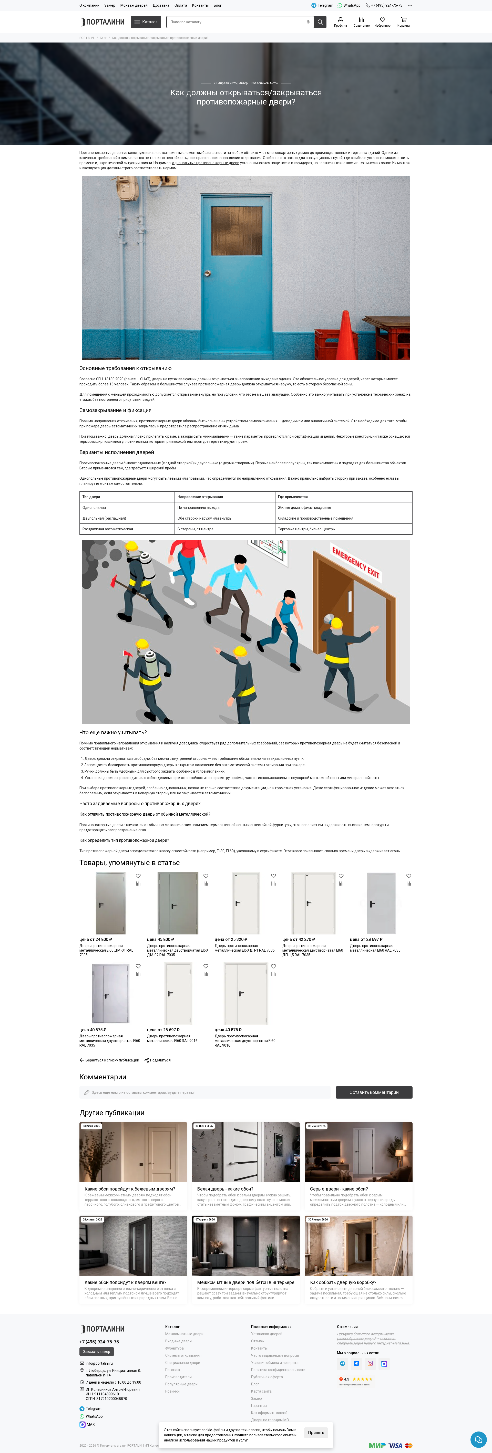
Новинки (172, 1391)
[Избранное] (138, 876)
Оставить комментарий (374, 1092)
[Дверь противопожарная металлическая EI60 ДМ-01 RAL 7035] (110, 903)
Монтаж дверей (134, 5)
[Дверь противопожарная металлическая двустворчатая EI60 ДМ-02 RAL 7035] (178, 903)
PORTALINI (87, 38)
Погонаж (172, 1370)
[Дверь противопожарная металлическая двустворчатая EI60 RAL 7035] (110, 993)
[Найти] (320, 22)
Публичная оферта (267, 1377)
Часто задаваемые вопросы (275, 1355)
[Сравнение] (138, 883)
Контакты (200, 5)
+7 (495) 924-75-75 (386, 5)
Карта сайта (261, 1391)
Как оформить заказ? (269, 1413)
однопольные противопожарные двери (205, 163)
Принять (316, 1432)
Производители (178, 1377)
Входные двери (178, 1341)
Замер (110, 5)
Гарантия (259, 1406)
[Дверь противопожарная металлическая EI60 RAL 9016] (178, 993)
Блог (218, 5)
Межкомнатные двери (184, 1334)
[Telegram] (342, 1364)
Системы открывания (183, 1355)
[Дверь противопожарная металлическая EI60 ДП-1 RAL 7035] (246, 903)
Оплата (181, 5)
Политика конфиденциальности (278, 1370)
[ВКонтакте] (356, 1364)
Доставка (161, 5)
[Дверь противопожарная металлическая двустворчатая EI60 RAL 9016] (246, 993)
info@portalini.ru (99, 1363)
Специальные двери (182, 1363)
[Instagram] (370, 1364)
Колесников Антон (264, 83)
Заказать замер (96, 1352)
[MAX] (384, 1364)
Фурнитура (174, 1348)
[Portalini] (102, 22)
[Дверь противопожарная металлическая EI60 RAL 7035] (381, 903)
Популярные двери (181, 1384)
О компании (89, 5)
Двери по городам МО (270, 1420)
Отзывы (257, 1341)
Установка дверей (266, 1334)
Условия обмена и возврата (275, 1363)
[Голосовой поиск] (308, 22)
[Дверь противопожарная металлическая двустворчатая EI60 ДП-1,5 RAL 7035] (313, 903)
